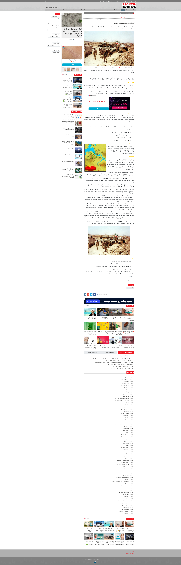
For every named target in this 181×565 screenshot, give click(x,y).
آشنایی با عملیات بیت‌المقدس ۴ (122, 23)
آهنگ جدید (57, 32)
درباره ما (132, 551)
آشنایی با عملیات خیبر (129, 451)
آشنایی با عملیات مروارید (128, 417)
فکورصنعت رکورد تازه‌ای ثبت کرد (68, 148)
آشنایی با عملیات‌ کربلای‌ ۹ (128, 454)
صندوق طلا (57, 41)
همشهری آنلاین (128, 5)
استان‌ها (83, 10)
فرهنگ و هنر (92, 10)
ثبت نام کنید (98, 109)
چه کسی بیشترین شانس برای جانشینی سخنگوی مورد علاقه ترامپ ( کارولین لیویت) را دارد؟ (116, 13)
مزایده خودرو (57, 30)
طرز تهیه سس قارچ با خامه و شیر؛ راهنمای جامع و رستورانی (68, 162)
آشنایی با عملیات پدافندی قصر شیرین (126, 511)
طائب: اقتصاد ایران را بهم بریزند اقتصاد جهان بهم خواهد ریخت (121, 368)
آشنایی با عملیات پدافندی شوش (127, 503)
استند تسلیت (50, 30)
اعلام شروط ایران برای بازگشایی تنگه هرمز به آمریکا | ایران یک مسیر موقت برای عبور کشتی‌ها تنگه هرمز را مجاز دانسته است (111, 358)
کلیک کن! (69, 65)
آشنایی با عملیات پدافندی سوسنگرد (126, 505)
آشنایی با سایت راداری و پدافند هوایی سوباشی (124, 477)
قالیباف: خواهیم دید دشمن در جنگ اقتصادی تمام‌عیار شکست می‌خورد (120, 364)
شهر (108, 10)
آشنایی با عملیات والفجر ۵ (128, 422)
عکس (73, 10)
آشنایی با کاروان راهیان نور (128, 475)
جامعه (111, 10)
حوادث (63, 10)
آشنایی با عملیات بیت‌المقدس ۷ (127, 447)
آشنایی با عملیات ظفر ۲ (129, 469)
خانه (133, 10)
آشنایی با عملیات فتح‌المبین (128, 394)
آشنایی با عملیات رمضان (128, 484)
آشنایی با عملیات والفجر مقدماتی (127, 409)
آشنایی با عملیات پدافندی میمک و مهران (125, 492)
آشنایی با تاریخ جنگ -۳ (129, 392)
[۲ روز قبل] (78, 130)
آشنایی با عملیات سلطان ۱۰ (128, 449)
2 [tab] (71, 39)
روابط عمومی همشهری (103, 1)
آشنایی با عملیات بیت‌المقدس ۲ (127, 434)
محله (104, 10)
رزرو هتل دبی (56, 50)
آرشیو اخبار (128, 10)
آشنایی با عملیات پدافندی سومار (127, 509)
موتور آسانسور (57, 18)
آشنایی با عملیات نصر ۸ (128, 488)
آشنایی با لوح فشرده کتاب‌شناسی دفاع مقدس (124, 464)
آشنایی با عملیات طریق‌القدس (127, 466)
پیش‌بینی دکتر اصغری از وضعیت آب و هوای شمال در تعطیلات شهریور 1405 (68, 143)
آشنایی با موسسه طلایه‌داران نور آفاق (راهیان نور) (124, 424)
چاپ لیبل (57, 36)
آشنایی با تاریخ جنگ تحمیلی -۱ (127, 390)
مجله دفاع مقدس (130, 287)
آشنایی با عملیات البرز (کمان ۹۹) (127, 413)
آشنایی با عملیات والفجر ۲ (128, 375)
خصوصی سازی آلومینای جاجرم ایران (68, 135)
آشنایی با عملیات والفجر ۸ (128, 428)
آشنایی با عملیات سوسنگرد (128, 490)
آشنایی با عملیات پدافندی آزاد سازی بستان (125, 501)
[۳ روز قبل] (78, 163)
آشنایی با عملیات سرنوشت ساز (127, 377)
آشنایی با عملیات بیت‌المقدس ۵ (127, 486)
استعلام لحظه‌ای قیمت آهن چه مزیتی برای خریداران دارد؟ (68, 128)
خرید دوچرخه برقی (56, 34)
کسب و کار (68, 10)
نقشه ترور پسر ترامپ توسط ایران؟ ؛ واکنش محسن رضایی (122, 366)
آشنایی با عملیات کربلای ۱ (128, 498)
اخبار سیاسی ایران (126, 17)
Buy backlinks (51, 36)
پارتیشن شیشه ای (56, 43)
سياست (123, 10)
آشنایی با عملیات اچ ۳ (129, 432)
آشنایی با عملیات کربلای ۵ (128, 407)
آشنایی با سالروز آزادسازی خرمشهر (127, 402)
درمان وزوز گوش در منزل (69, 155)
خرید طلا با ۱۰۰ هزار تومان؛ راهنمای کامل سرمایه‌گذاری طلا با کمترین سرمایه (68, 169)
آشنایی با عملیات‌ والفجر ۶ (128, 426)
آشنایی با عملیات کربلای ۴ (128, 456)
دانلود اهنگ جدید (56, 48)
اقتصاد (115, 10)
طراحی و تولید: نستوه (90, 563)
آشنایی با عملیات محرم (129, 471)
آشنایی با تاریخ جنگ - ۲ (128, 388)
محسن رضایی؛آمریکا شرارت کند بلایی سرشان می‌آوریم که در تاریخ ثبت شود (119, 360)
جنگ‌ (120, 68)
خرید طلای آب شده (55, 27)
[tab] (126, 352)
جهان (119, 10)
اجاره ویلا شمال (56, 23)
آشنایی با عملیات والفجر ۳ (128, 415)
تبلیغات (132, 555)
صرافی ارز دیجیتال (56, 39)
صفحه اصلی (132, 17)
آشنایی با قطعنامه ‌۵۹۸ (129, 405)
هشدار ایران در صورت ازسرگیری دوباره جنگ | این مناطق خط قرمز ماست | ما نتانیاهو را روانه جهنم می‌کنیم (114, 362)
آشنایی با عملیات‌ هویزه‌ (129, 479)
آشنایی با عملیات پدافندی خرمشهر (127, 513)
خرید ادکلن (50, 23)
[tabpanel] (72, 25)
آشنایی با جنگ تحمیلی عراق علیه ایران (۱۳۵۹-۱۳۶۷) (123, 398)
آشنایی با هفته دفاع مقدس (128, 396)
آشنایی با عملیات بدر (129, 458)
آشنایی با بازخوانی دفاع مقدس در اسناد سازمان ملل (123, 400)
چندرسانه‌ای (77, 10)
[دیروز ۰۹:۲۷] (78, 116)
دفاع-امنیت (121, 17)
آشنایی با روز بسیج (129, 445)
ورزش (87, 10)
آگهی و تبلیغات (117, 1)
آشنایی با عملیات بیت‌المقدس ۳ (127, 437)
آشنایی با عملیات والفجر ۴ (128, 420)
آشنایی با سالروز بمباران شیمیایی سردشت (125, 379)
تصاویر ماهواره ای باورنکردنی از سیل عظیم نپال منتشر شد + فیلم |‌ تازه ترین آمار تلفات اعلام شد (72, 32)
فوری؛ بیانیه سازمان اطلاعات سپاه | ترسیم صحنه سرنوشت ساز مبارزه (120, 356)
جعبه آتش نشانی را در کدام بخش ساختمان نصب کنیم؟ (68, 122)
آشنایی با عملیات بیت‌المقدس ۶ (127, 462)
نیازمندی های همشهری (124, 1)
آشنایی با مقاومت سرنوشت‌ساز (127, 383)
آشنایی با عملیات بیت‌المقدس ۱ (127, 430)
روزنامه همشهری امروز (132, 1)
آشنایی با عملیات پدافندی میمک (127, 439)
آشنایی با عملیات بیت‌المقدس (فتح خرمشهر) (125, 460)
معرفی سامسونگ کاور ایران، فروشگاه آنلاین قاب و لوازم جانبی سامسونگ (68, 176)
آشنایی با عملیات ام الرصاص (128, 443)
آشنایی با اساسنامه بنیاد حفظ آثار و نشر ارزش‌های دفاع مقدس (122, 481)
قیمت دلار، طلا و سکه (130, 553)
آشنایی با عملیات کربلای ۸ (128, 441)
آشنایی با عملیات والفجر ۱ (128, 411)
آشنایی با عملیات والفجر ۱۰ (128, 507)
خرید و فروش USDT (55, 16)
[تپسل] (89, 95)
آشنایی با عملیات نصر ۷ (128, 473)
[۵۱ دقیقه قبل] (72, 20)
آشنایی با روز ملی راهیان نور (128, 494)
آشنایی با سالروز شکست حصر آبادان (126, 385)
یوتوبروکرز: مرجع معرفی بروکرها (53, 45)
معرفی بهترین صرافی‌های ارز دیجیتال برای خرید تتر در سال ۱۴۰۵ (68, 116)
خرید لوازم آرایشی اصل (55, 25)
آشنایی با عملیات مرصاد (128, 381)
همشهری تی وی (110, 1)
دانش (97, 10)
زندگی (101, 10)
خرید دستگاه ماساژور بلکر (54, 21)
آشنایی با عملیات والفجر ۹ (128, 496)
